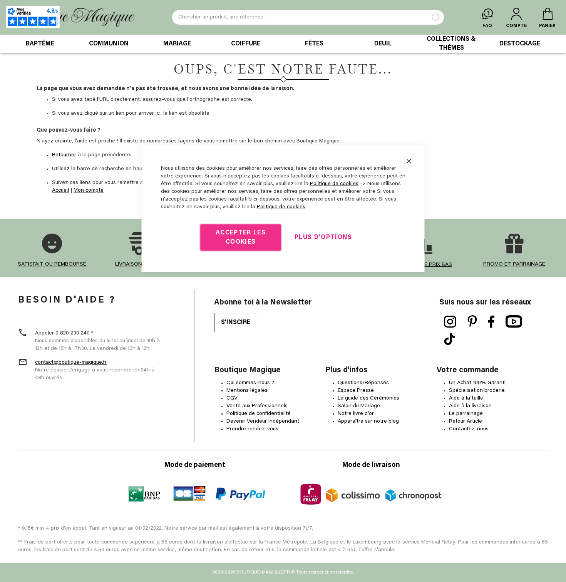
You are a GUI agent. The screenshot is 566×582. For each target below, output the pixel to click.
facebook (491, 322)
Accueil (60, 190)
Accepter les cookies (241, 237)
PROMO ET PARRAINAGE (514, 264)
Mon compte (89, 190)
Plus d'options (323, 237)
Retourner (64, 155)
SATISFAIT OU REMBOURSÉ (52, 264)
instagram (450, 322)
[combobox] (308, 17)
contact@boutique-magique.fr (71, 362)
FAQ (487, 25)
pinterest (472, 322)
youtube (514, 322)
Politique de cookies (334, 184)
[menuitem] (40, 44)
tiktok (449, 339)
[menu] (283, 44)
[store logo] (72, 17)
